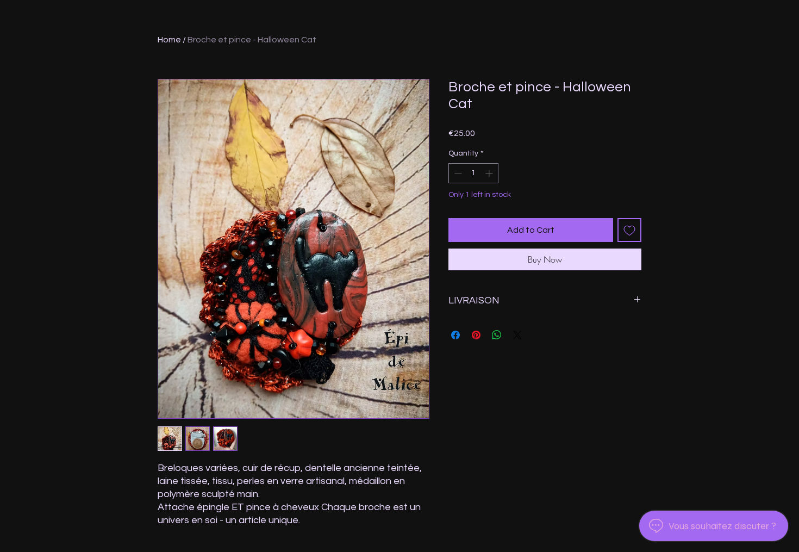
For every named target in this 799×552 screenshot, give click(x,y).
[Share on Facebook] (455, 335)
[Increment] (490, 173)
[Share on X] (517, 335)
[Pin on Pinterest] (476, 335)
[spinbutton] (473, 173)
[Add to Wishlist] (629, 230)
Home (169, 39)
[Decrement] (457, 173)
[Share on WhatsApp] (496, 335)
